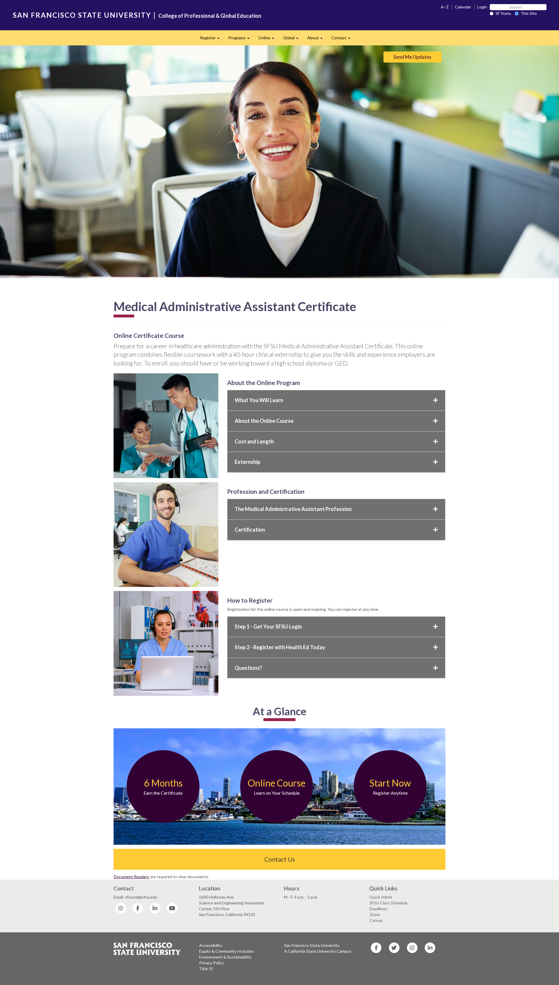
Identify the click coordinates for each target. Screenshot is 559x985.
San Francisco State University (311, 945)
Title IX (206, 968)
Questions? (248, 668)
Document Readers (131, 876)
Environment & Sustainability (225, 956)
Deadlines (378, 908)
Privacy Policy (211, 962)
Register (212, 39)
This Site (529, 13)
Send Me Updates (412, 57)
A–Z (445, 6)
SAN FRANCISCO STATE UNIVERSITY (82, 15)
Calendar (463, 6)
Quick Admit (380, 897)
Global (293, 39)
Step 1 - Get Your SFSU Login (268, 626)
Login (482, 6)
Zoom (374, 914)
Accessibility (210, 945)
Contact (343, 39)
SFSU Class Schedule (388, 902)
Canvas (376, 920)
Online (268, 39)
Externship (247, 462)
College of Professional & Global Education (209, 16)
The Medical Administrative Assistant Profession (293, 509)
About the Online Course (264, 421)
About (317, 39)
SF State (503, 13)
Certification (250, 529)
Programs (241, 39)
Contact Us (279, 859)
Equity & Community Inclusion (226, 951)
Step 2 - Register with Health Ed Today (280, 647)
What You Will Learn (259, 400)
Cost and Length (254, 441)
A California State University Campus (317, 951)
